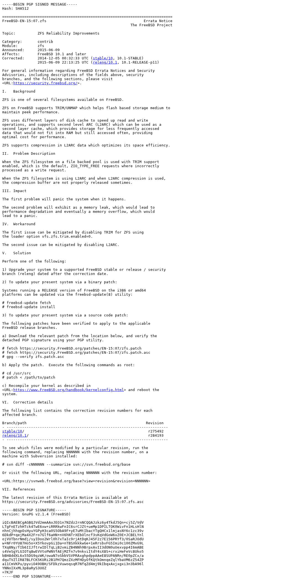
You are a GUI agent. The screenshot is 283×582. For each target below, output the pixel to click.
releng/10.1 (105, 62)
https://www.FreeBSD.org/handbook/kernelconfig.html (68, 390)
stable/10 (103, 58)
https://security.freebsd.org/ (45, 83)
